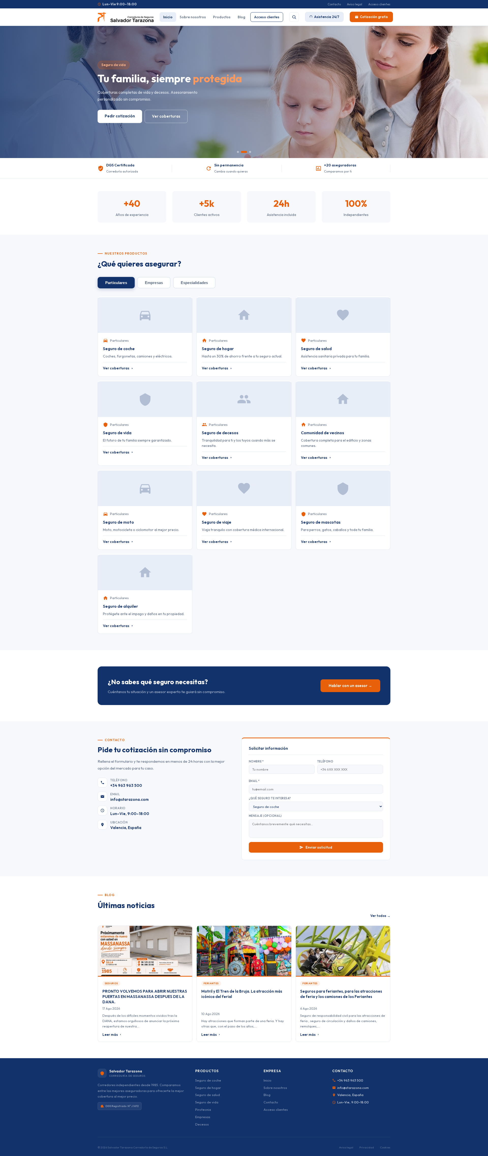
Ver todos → (380, 916)
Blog (241, 17)
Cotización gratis (374, 17)
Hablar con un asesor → (350, 685)
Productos (222, 17)
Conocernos (116, 116)
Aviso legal (354, 4)
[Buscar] (294, 17)
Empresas (154, 282)
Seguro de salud (207, 1095)
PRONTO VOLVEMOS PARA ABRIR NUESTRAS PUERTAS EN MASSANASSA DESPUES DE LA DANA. (144, 996)
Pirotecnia (203, 1109)
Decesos (202, 1124)
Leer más (110, 1035)
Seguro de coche (208, 1080)
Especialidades (194, 282)
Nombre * (256, 761)
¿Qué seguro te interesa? (270, 798)
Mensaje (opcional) (265, 816)
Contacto (334, 4)
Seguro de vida (206, 1102)
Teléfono (325, 761)
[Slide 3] (250, 152)
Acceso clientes (379, 4)
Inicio (168, 17)
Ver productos (158, 116)
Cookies (385, 1147)
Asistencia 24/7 (326, 17)
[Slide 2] (244, 152)
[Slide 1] (238, 152)
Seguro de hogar (208, 1088)
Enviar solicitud (319, 847)
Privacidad (366, 1147)
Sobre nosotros (193, 17)
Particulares (116, 282)
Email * (254, 781)
